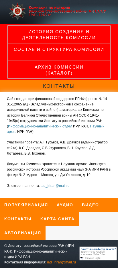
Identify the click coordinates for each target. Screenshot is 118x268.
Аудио (65, 205)
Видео (90, 205)
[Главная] (59, 19)
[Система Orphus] (97, 259)
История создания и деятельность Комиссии (59, 34)
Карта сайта (57, 219)
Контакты (18, 219)
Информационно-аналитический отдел (40, 126)
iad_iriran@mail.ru (55, 186)
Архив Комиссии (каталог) (59, 70)
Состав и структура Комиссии (59, 49)
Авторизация (22, 233)
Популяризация (26, 205)
